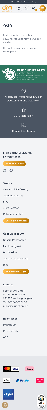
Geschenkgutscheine (15, 258)
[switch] (41, 406)
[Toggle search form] (19, 9)
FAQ (5, 201)
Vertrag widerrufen (16, 221)
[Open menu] (42, 8)
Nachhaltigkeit (12, 246)
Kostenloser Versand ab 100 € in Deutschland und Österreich (23, 98)
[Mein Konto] (26, 8)
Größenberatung (13, 195)
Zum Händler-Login (16, 271)
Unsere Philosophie (14, 240)
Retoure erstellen (13, 214)
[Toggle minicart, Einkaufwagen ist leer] (33, 8)
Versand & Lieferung (15, 189)
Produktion (10, 252)
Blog (6, 264)
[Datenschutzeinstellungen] (5, 405)
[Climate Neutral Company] (23, 74)
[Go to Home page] (9, 8)
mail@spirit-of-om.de (15, 306)
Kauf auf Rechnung (23, 131)
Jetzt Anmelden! (14, 163)
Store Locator (11, 208)
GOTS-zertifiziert (23, 115)
